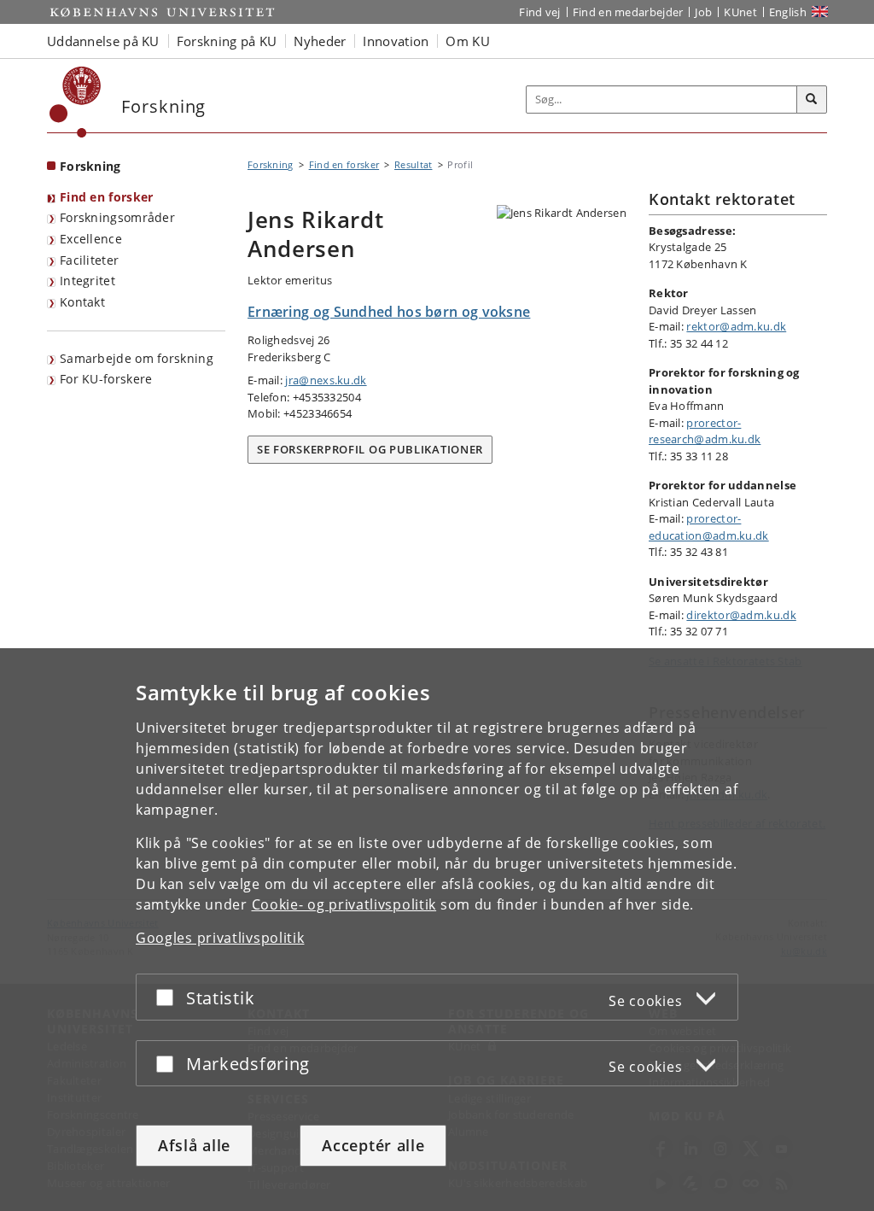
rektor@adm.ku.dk (736, 326)
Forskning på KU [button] (227, 41)
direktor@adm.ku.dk (740, 615)
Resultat (413, 164)
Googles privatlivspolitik (220, 937)
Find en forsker (107, 197)
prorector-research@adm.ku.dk (704, 431)
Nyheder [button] (320, 41)
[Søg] (811, 99)
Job (703, 12)
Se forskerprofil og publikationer (370, 449)
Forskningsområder (117, 217)
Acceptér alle (373, 1145)
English (788, 12)
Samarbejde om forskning (136, 358)
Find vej (539, 12)
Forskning (90, 166)
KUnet (740, 12)
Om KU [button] (468, 41)
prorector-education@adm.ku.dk (709, 527)
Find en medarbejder (628, 12)
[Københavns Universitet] (76, 102)
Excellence (91, 239)
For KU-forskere (106, 379)
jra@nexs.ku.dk (325, 380)
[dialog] (437, 929)
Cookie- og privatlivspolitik (344, 904)
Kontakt (82, 302)
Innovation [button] (395, 41)
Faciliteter (89, 260)
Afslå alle (194, 1145)
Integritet (87, 280)
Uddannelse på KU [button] (103, 41)
